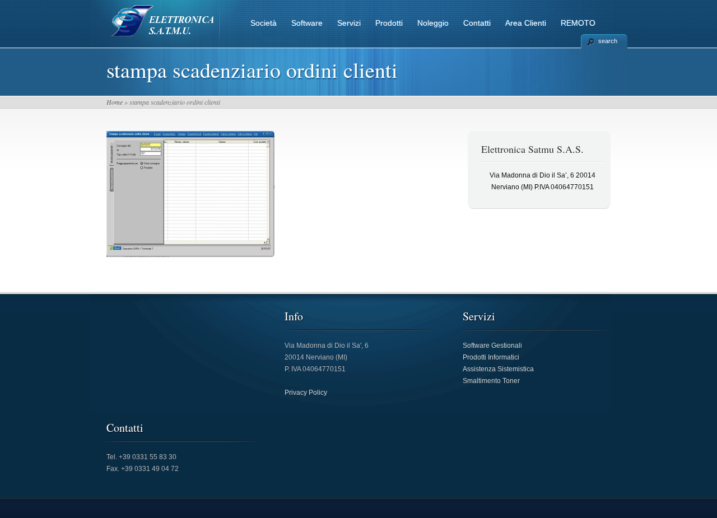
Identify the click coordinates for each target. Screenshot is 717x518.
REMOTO (578, 22)
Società (263, 22)
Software (307, 22)
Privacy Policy (306, 392)
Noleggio (433, 22)
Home (114, 101)
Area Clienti (525, 22)
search (607, 41)
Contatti (477, 22)
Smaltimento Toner (491, 381)
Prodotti (389, 22)
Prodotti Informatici (491, 357)
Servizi (349, 22)
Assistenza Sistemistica (498, 369)
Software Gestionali (492, 345)
